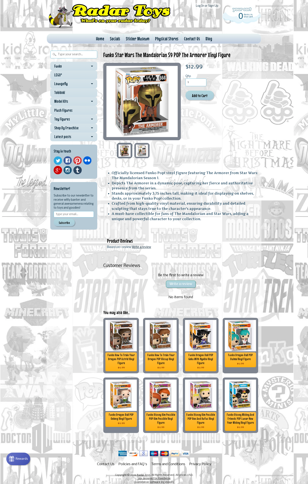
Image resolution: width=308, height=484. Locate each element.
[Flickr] (87, 160)
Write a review (141, 247)
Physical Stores (166, 38)
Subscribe (64, 223)
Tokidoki (59, 92)
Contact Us (192, 38)
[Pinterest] (77, 160)
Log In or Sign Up (207, 6)
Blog (209, 38)
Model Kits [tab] (61, 101)
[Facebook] (67, 160)
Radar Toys (143, 475)
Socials (115, 38)
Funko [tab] (58, 66)
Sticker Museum (137, 38)
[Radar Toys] (109, 27)
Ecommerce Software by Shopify (154, 482)
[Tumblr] (77, 170)
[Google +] (58, 170)
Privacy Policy (200, 464)
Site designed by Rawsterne (154, 478)
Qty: (188, 76)
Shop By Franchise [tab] (66, 128)
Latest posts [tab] (62, 136)
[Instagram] (67, 170)
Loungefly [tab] (61, 83)
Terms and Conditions (168, 464)
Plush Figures (63, 110)
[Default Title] (142, 101)
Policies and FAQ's (133, 464)
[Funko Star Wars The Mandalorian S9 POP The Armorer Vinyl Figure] (124, 150)
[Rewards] (18, 459)
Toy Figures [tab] (62, 119)
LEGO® (58, 75)
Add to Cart (200, 95)
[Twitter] (58, 160)
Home (100, 38)
